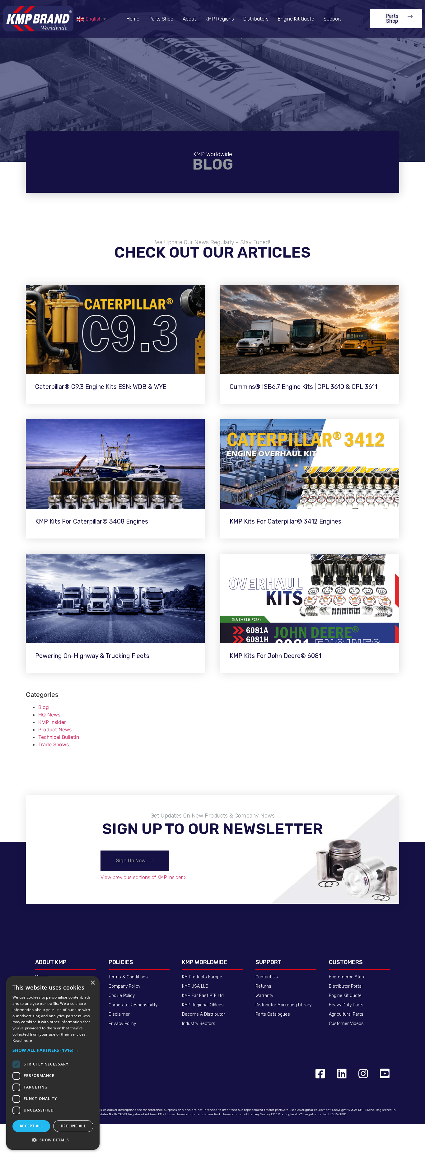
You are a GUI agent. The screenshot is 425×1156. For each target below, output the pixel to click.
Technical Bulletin (58, 737)
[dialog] (53, 1063)
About (189, 19)
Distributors (256, 19)
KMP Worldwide (204, 962)
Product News (55, 729)
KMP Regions (219, 19)
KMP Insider (52, 722)
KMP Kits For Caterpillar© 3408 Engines (91, 521)
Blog (43, 707)
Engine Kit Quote (296, 19)
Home (133, 19)
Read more (22, 1040)
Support (332, 19)
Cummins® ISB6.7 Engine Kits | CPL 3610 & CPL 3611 (303, 386)
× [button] (92, 983)
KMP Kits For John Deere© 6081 (275, 656)
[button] (396, 18)
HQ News (49, 714)
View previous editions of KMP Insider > (143, 877)
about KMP (51, 962)
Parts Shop (161, 19)
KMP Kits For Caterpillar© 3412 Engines (285, 521)
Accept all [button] (31, 1126)
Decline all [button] (73, 1126)
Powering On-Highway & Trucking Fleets (92, 656)
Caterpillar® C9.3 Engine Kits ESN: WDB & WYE (100, 386)
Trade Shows (53, 744)
